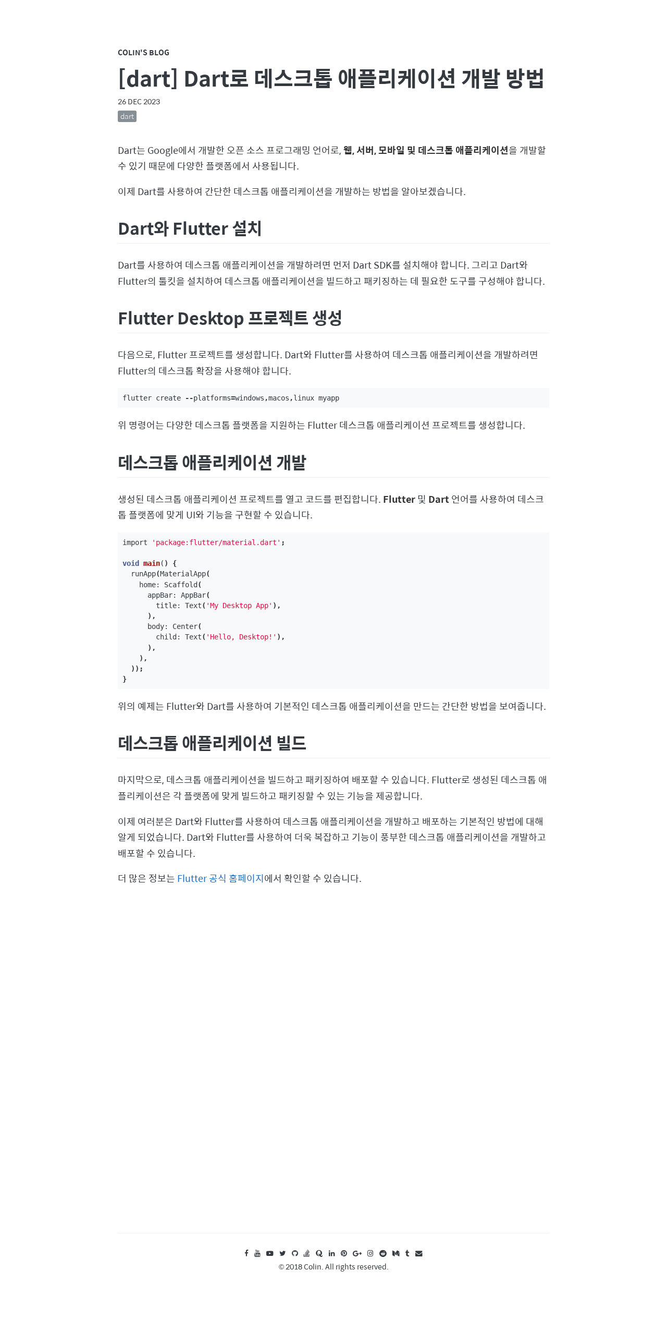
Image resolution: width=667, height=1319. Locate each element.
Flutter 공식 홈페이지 (220, 878)
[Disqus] (333, 1069)
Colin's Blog (143, 52)
